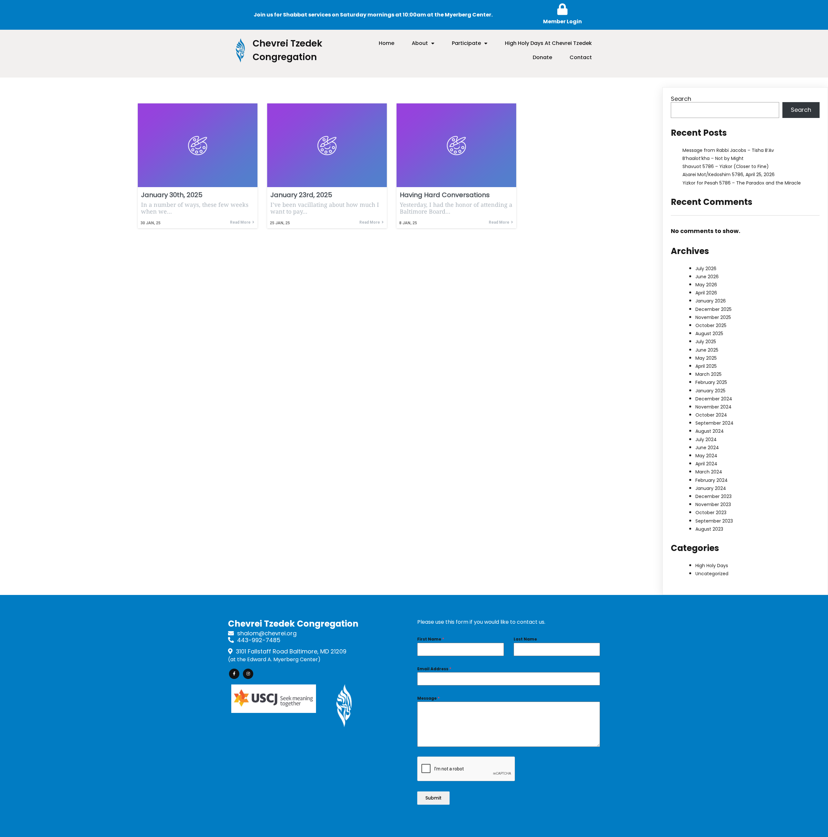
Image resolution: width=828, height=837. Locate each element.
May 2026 (706, 284)
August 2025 (709, 333)
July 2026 (705, 268)
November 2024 (713, 407)
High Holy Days (711, 565)
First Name (430, 639)
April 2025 (706, 366)
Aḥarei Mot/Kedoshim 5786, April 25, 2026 (728, 174)
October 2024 (711, 415)
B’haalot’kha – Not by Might (713, 158)
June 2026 (707, 276)
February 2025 (711, 382)
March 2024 (708, 472)
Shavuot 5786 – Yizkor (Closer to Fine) (725, 166)
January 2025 (710, 390)
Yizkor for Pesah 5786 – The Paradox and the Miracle (741, 183)
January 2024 (710, 488)
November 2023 (713, 504)
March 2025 (708, 374)
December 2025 (713, 309)
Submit (433, 798)
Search (681, 99)
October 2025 (710, 325)
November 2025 (713, 317)
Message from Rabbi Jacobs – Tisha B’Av (728, 150)
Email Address (434, 669)
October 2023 (710, 512)
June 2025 (706, 350)
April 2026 (706, 293)
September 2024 (714, 423)
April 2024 (706, 464)
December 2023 (713, 496)
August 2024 (709, 431)
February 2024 (711, 480)
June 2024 (707, 447)
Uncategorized (711, 573)
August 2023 (709, 529)
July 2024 (706, 439)
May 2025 (706, 358)
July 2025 (705, 341)
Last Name (525, 639)
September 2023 (714, 521)
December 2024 (713, 399)
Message (428, 698)
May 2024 (706, 455)
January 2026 (710, 301)
